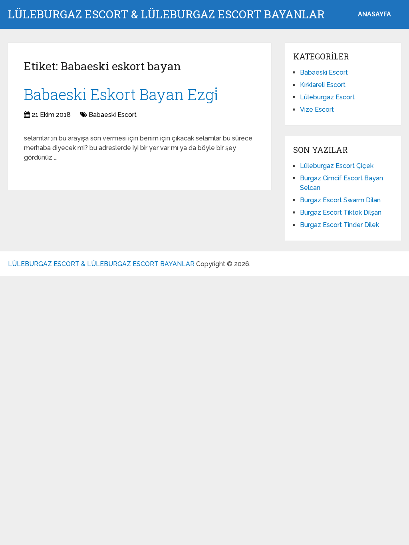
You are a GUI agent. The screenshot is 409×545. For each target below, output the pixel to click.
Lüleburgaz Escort (327, 97)
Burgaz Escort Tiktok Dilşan (340, 212)
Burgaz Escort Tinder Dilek (339, 225)
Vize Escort (317, 109)
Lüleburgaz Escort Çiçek (336, 166)
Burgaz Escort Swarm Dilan (340, 200)
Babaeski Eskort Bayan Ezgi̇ (121, 94)
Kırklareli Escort (322, 85)
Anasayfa (374, 14)
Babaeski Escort (113, 114)
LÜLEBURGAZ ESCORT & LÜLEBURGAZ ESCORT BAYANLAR (166, 14)
